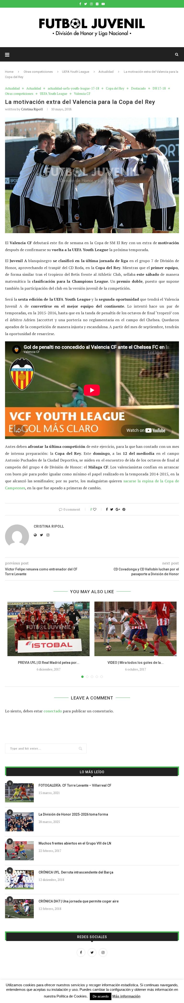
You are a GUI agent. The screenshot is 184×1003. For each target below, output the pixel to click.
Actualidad (106, 71)
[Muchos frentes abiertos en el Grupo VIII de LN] (19, 850)
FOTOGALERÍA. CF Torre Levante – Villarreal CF (75, 785)
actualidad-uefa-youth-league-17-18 (73, 88)
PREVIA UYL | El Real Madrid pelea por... (48, 663)
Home (9, 71)
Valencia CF (82, 94)
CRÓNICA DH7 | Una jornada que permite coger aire (79, 901)
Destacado (138, 88)
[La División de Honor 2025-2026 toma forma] (19, 821)
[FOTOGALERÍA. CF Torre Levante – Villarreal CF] (19, 792)
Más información (126, 996)
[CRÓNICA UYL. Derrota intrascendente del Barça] (19, 879)
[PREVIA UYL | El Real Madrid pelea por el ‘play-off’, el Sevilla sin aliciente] (48, 629)
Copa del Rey (115, 88)
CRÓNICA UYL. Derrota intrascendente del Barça (76, 872)
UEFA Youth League (75, 71)
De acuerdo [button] (101, 996)
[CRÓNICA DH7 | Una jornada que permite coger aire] (19, 908)
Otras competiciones (38, 71)
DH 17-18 (159, 88)
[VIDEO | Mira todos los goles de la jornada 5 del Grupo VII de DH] (135, 629)
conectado (53, 711)
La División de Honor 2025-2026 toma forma (73, 814)
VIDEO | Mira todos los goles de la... (136, 663)
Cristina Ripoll (32, 109)
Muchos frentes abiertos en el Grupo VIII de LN (75, 843)
